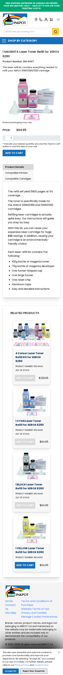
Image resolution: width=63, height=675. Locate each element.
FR (58, 19)
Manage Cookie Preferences (39, 617)
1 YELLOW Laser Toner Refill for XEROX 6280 (30, 550)
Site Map (10, 613)
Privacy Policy (22, 665)
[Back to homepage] (15, 19)
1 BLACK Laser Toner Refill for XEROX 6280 (30, 486)
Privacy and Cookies (34, 613)
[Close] (59, 652)
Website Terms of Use (35, 609)
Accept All (10, 671)
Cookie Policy (41, 665)
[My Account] (46, 19)
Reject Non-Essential (34, 671)
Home (9, 601)
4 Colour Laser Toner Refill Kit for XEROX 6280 (30, 357)
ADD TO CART (25, 378)
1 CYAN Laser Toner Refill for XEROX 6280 (30, 423)
